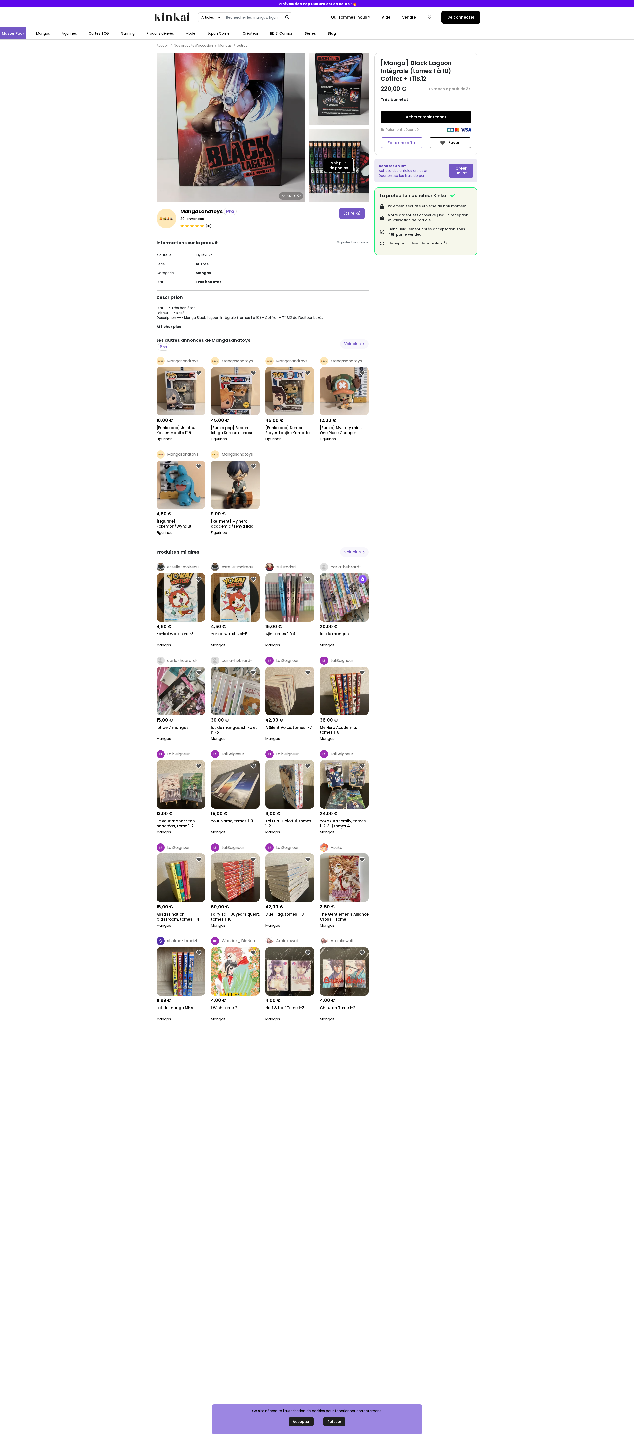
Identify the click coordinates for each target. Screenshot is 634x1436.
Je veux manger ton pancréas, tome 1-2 (176, 823)
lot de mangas (334, 634)
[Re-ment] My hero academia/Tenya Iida (232, 524)
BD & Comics (281, 33)
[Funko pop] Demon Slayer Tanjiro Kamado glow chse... (287, 430)
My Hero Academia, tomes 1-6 (338, 730)
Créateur (250, 33)
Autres (242, 45)
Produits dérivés (160, 33)
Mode (190, 33)
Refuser (334, 1421)
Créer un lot (461, 170)
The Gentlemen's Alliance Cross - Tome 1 (344, 917)
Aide (386, 17)
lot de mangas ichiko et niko (234, 730)
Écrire (349, 213)
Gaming (128, 33)
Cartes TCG (99, 33)
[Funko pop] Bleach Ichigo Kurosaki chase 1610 (232, 430)
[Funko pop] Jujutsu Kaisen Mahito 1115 (176, 430)
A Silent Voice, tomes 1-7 (288, 727)
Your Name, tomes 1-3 (232, 821)
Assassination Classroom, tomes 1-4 (178, 917)
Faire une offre (402, 143)
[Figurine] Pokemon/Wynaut (174, 524)
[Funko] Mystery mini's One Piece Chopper (342, 430)
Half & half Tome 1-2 (284, 1007)
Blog (332, 33)
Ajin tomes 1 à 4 (280, 634)
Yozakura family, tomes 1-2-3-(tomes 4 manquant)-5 (343, 824)
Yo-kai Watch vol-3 (175, 634)
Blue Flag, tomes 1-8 (284, 914)
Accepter (301, 1421)
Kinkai (172, 17)
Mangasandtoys (207, 211)
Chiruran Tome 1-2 (337, 1007)
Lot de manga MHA (175, 1007)
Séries (310, 33)
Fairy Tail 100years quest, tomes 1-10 (235, 917)
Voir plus (353, 343)
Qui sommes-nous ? (350, 17)
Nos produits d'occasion (193, 45)
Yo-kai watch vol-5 (229, 634)
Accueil (162, 45)
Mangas (43, 33)
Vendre (409, 17)
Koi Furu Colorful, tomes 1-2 (288, 823)
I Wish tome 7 (224, 1007)
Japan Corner (219, 33)
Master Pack (13, 33)
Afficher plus (169, 326)
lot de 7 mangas (173, 727)
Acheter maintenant (426, 117)
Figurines (69, 33)
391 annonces (192, 218)
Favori (454, 142)
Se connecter (461, 17)
